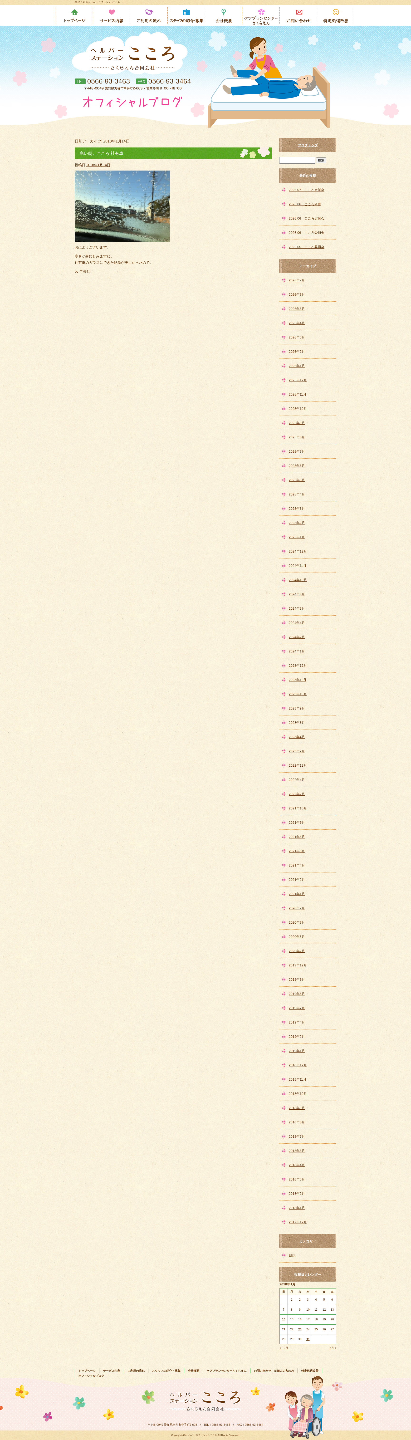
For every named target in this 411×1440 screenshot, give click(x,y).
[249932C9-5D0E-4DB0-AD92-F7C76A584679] (122, 238)
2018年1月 (297, 1208)
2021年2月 (297, 880)
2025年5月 (297, 480)
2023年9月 (297, 708)
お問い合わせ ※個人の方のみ (298, 15)
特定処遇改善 (336, 15)
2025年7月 (297, 451)
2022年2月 (297, 794)
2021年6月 (297, 851)
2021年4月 (297, 865)
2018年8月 (297, 1122)
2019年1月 (297, 1051)
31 (308, 1339)
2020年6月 (297, 922)
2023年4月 (297, 737)
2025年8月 (297, 437)
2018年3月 (297, 1179)
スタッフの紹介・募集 (186, 15)
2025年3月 (297, 508)
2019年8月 (297, 994)
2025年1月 (297, 537)
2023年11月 (297, 680)
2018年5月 (297, 1151)
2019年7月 (297, 1008)
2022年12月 (298, 765)
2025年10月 (298, 409)
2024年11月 (297, 566)
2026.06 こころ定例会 (306, 218)
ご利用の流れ (149, 15)
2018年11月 (297, 1079)
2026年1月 (297, 366)
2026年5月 (297, 309)
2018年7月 (297, 1136)
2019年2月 (297, 1036)
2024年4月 (297, 623)
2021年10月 (298, 808)
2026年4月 (297, 323)
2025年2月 (297, 523)
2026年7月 (297, 280)
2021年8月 (297, 837)
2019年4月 (297, 1022)
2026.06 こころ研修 (305, 204)
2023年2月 (297, 751)
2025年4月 (297, 494)
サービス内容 (112, 15)
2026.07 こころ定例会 (306, 190)
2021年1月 (297, 894)
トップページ (74, 15)
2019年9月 (297, 979)
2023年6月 (297, 723)
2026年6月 (297, 294)
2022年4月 (297, 780)
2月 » (332, 1348)
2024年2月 (297, 637)
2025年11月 (297, 394)
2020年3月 (297, 937)
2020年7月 (297, 908)
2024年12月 (298, 551)
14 (283, 1319)
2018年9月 (297, 1108)
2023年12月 (298, 665)
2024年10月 (298, 580)
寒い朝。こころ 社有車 (101, 153)
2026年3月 (297, 337)
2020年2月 (297, 951)
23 (300, 1329)
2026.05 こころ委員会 (306, 247)
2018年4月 (297, 1165)
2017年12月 (298, 1222)
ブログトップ (308, 145)
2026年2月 (297, 351)
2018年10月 (298, 1094)
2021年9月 (297, 822)
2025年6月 (297, 466)
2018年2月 (297, 1193)
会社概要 (224, 15)
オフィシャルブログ (91, 1375)
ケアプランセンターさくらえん (261, 15)
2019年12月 (298, 965)
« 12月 (284, 1348)
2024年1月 (297, 651)
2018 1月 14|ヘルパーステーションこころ (97, 2)
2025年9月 (297, 423)
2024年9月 (297, 594)
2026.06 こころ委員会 (306, 233)
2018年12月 (298, 1065)
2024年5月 (297, 608)
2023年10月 (298, 694)
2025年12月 (298, 380)
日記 (292, 1255)
